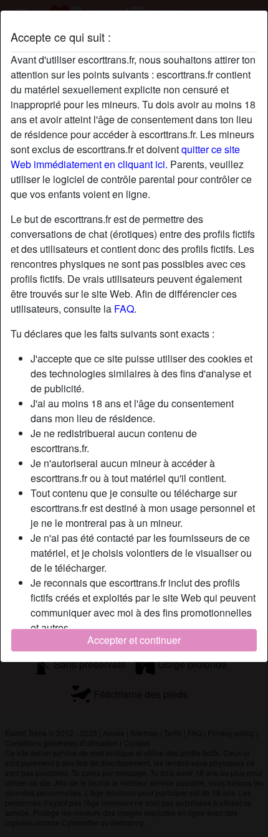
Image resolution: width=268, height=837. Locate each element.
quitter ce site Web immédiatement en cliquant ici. (125, 156)
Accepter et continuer (134, 640)
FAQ (124, 308)
